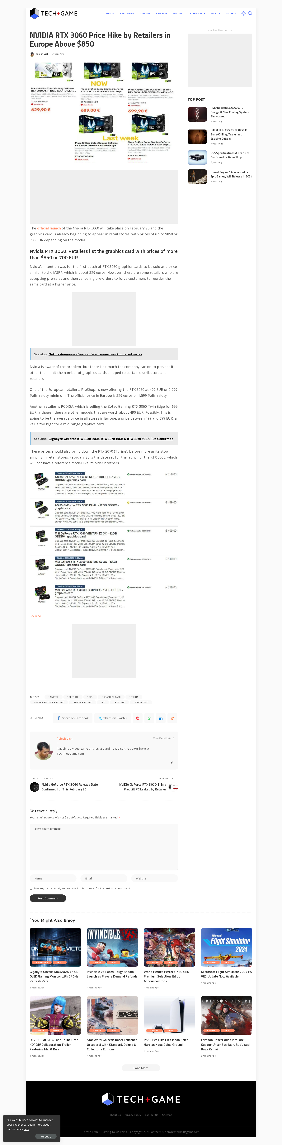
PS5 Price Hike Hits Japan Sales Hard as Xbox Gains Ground (166, 1042)
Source (35, 616)
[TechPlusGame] (53, 13)
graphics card (112, 696)
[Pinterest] (138, 718)
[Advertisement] (104, 197)
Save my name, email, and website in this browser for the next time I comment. (82, 888)
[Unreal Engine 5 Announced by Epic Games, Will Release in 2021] (197, 176)
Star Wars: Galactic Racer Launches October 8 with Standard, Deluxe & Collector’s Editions (112, 1044)
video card (141, 702)
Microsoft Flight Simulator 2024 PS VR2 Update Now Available (226, 974)
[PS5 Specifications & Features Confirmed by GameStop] (197, 157)
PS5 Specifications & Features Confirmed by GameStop (230, 155)
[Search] (250, 13)
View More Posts (162, 738)
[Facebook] (171, 763)
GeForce (74, 696)
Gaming (97, 962)
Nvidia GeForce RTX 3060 (49, 702)
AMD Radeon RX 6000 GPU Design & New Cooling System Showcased (230, 112)
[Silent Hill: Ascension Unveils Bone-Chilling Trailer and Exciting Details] (197, 137)
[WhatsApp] (149, 718)
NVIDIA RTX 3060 (83, 702)
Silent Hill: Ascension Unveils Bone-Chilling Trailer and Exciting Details (229, 134)
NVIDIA (134, 696)
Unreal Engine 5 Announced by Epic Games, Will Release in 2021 (231, 174)
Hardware (42, 962)
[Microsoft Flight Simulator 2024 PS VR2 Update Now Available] (226, 947)
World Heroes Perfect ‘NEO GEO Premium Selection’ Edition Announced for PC (166, 976)
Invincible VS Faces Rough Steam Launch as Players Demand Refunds (112, 974)
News (60, 962)
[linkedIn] (161, 718)
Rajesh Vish (42, 53)
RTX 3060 (120, 702)
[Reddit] (172, 718)
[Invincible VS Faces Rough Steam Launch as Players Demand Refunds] (112, 947)
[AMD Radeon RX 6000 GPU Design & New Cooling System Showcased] (197, 114)
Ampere (54, 696)
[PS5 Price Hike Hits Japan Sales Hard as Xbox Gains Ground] (169, 1015)
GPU (91, 696)
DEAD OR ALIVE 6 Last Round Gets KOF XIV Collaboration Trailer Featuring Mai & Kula (54, 1044)
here (26, 1129)
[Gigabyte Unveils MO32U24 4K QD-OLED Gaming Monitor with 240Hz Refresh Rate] (55, 947)
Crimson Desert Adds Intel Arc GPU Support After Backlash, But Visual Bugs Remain (226, 1044)
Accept (46, 1136)
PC (103, 702)
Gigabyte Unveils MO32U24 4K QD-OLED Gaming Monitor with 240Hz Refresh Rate (55, 976)
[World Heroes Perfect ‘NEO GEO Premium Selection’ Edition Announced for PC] (169, 947)
